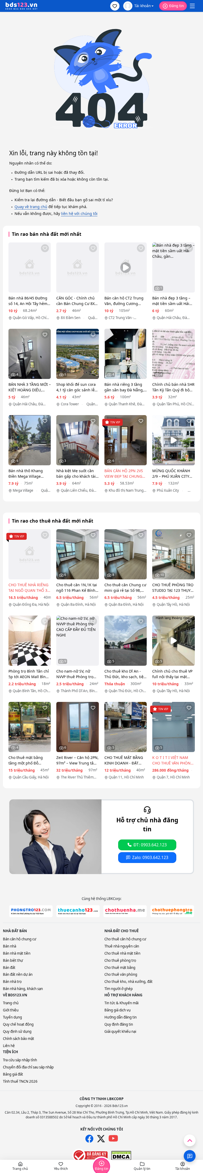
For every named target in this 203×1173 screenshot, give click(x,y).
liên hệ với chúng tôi (79, 213)
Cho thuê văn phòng (120, 974)
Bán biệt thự (13, 960)
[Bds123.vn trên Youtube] (113, 1138)
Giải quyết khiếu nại (120, 1031)
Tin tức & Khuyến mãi (121, 1003)
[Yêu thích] (45, 248)
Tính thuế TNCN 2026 (20, 1081)
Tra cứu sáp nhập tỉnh (20, 1060)
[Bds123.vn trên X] (101, 1139)
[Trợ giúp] (190, 1156)
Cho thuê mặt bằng (119, 967)
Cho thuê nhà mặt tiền (122, 953)
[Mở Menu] (192, 6)
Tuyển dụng (12, 1017)
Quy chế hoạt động (18, 1024)
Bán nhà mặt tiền (16, 953)
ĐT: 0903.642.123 (150, 845)
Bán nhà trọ (12, 981)
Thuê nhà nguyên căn (121, 946)
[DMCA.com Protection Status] (121, 1155)
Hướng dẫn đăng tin (120, 1017)
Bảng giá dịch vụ (117, 1010)
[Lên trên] (190, 1140)
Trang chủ (11, 1003)
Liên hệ (9, 1045)
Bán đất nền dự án (18, 974)
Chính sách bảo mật (18, 1038)
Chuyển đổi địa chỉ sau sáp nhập (28, 1067)
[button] (114, 6)
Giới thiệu (11, 1010)
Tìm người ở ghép (118, 988)
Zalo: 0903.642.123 (150, 857)
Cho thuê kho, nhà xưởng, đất (128, 981)
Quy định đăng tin (118, 1024)
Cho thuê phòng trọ (120, 960)
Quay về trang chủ (31, 206)
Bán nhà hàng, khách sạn (23, 988)
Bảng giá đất (13, 1074)
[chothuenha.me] (125, 911)
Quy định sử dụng (17, 1031)
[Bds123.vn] (21, 6)
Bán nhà (9, 946)
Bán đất (9, 967)
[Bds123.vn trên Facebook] (89, 1139)
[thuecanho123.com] (78, 911)
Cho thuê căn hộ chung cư (125, 939)
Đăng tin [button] (176, 5)
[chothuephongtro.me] (172, 911)
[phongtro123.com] (31, 911)
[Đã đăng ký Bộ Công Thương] (90, 1155)
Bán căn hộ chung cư (19, 939)
